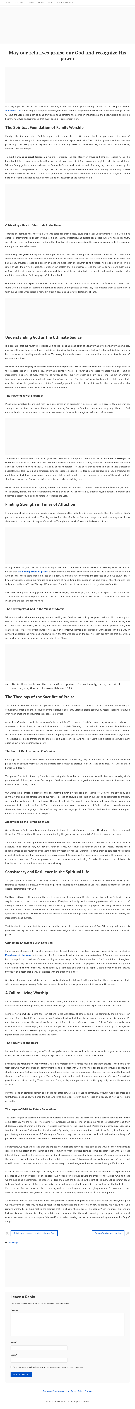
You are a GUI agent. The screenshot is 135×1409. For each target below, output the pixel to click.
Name (14, 1342)
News (31, 2)
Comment (16, 1310)
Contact (88, 1391)
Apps (50, 2)
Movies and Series (66, 2)
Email (14, 1354)
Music (41, 2)
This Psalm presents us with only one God (34, 1233)
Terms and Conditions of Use (56, 1391)
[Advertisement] (67, 25)
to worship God (13, 110)
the (33, 571)
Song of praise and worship (108, 1233)
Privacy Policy (77, 1391)
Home (7, 2)
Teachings (19, 2)
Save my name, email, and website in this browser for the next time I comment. (48, 1367)
